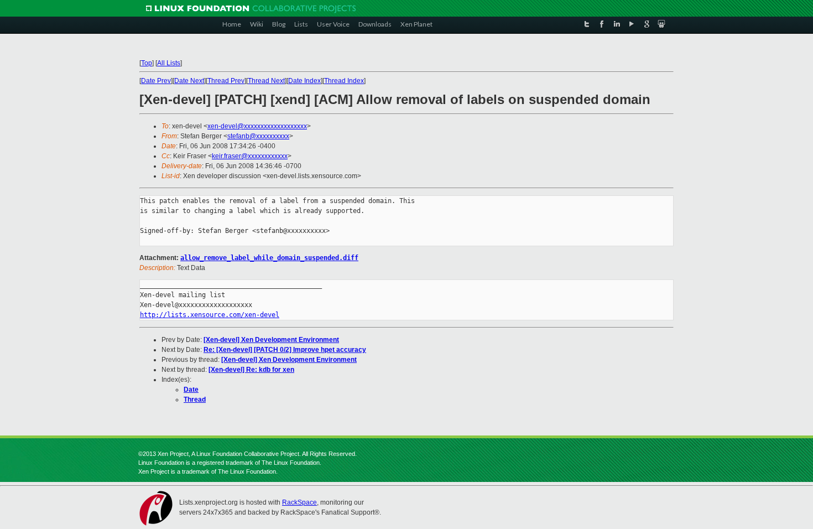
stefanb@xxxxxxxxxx (258, 136)
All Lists (168, 63)
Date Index (304, 81)
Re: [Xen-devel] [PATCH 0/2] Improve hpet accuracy (285, 350)
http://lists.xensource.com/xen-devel (209, 315)
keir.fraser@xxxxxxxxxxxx (250, 156)
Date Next (189, 81)
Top (146, 63)
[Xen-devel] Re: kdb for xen (251, 370)
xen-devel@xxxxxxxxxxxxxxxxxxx (257, 126)
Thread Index (344, 81)
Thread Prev (225, 81)
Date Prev (156, 81)
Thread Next (266, 81)
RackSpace (299, 502)
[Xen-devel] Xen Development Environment (271, 340)
